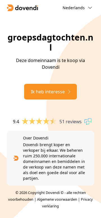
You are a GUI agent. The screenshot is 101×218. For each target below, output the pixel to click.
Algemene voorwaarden (57, 199)
